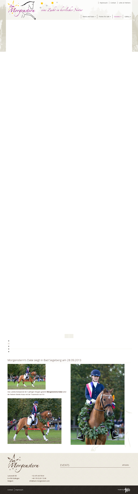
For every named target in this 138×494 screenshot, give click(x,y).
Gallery (127, 17)
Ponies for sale (104, 17)
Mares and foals (88, 17)
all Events (125, 465)
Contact (113, 3)
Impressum (104, 3)
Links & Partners (124, 3)
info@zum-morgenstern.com (39, 481)
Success (117, 17)
